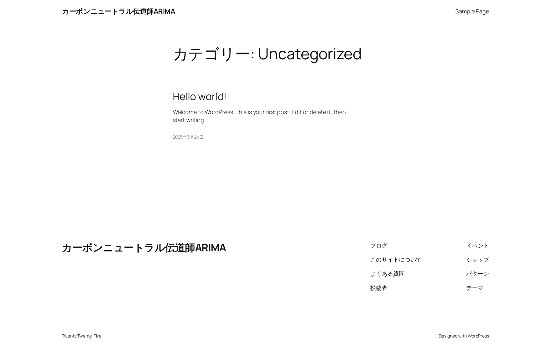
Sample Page (472, 11)
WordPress (478, 336)
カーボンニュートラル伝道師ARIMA (118, 11)
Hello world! (200, 96)
